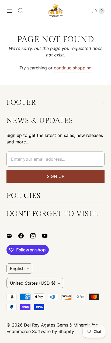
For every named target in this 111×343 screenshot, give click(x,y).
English (17, 268)
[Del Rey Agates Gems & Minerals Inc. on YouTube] (48, 236)
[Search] (20, 10)
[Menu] (9, 10)
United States (33, 283)
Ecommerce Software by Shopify (40, 331)
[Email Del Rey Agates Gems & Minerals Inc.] (12, 236)
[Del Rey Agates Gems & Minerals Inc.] (55, 10)
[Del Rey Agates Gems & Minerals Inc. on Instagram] (36, 236)
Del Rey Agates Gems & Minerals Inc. (61, 325)
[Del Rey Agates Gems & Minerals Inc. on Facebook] (24, 236)
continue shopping (73, 67)
